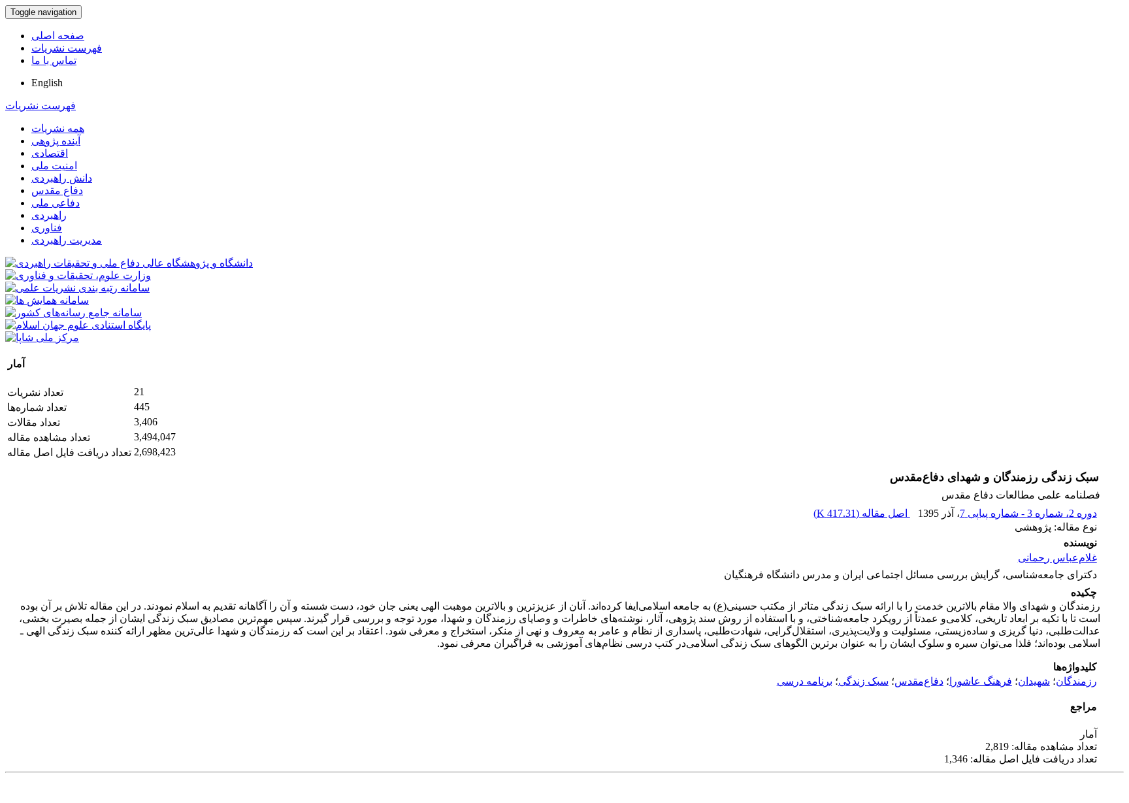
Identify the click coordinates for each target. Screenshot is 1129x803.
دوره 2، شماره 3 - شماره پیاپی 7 (1028, 513)
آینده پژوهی (55, 140)
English (47, 82)
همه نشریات (57, 128)
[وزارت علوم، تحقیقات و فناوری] (78, 275)
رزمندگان (1076, 681)
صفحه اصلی (57, 35)
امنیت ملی (54, 165)
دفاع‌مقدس (918, 681)
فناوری (46, 227)
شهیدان (1034, 681)
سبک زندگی (863, 681)
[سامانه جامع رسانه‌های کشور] (73, 312)
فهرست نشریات (66, 48)
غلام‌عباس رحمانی (1057, 557)
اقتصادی (49, 153)
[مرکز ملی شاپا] (42, 337)
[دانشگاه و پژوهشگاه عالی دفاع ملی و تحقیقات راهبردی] (129, 263)
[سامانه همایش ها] (47, 300)
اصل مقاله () (861, 513)
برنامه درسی (804, 681)
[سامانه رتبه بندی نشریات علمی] (77, 287)
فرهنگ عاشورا (980, 681)
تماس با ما (53, 60)
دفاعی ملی (55, 202)
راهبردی (49, 215)
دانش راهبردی (61, 178)
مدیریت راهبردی (66, 240)
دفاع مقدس (57, 190)
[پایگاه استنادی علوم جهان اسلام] (78, 325)
